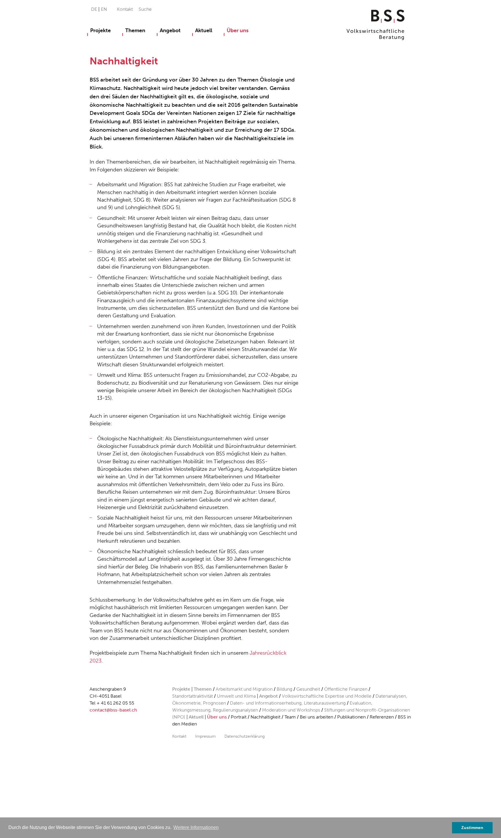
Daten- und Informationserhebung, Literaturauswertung (288, 703)
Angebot (170, 30)
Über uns (237, 30)
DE (94, 9)
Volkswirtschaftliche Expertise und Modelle (326, 696)
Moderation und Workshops (291, 710)
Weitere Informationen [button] (196, 827)
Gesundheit (308, 689)
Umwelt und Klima (236, 696)
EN (104, 9)
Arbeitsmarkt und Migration (244, 689)
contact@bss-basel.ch (113, 710)
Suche (145, 9)
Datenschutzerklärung (244, 736)
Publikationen (351, 717)
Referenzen (382, 717)
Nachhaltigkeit (265, 717)
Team (290, 717)
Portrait (238, 717)
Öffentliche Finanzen (345, 689)
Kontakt (125, 9)
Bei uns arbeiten (316, 717)
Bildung (284, 689)
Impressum (205, 736)
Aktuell (203, 30)
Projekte (100, 30)
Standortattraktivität (192, 696)
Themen (135, 30)
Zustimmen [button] (472, 827)
